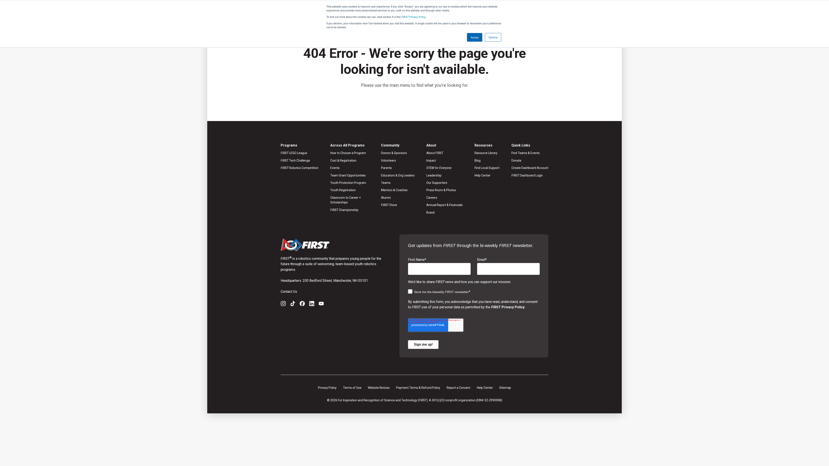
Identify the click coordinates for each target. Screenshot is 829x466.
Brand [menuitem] (430, 212)
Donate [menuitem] (516, 160)
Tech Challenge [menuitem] (295, 160)
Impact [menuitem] (431, 160)
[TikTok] (292, 304)
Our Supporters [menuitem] (436, 182)
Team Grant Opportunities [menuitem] (348, 175)
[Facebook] (302, 304)
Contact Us (289, 292)
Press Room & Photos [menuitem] (441, 190)
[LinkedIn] (311, 304)
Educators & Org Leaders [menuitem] (398, 175)
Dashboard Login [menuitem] (527, 175)
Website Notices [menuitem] (379, 387)
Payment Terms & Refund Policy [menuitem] (418, 387)
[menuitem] (444, 167)
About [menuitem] (434, 153)
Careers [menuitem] (431, 197)
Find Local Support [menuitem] (487, 168)
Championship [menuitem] (344, 210)
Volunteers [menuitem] (388, 160)
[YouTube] (321, 304)
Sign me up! (423, 344)
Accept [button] (475, 37)
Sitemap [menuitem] (505, 387)
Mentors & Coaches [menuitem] (394, 190)
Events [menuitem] (335, 168)
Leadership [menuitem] (433, 175)
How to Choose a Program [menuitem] (348, 153)
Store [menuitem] (389, 205)
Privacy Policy (413, 17)
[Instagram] (283, 304)
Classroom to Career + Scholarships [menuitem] (345, 200)
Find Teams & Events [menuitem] (525, 153)
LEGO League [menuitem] (294, 153)
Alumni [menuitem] (386, 197)
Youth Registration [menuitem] (343, 190)
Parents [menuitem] (386, 168)
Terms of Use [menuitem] (352, 387)
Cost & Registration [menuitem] (343, 160)
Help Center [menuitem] (482, 175)
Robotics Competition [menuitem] (299, 168)
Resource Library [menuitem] (486, 153)
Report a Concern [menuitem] (458, 387)
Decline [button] (493, 37)
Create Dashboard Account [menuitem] (529, 168)
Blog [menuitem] (478, 160)
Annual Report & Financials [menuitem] (444, 205)
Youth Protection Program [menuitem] (348, 182)
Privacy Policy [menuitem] (327, 387)
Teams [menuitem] (386, 182)
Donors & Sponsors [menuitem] (394, 153)
